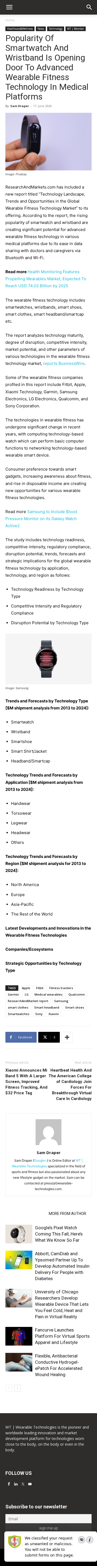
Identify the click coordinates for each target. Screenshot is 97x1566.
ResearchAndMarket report (28, 1001)
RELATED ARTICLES (25, 1213)
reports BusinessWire (64, 363)
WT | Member (75, 29)
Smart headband (46, 1007)
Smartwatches (18, 1014)
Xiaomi (53, 1014)
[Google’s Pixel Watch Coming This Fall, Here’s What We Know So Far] (18, 1234)
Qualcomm (76, 994)
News (40, 29)
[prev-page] (8, 1388)
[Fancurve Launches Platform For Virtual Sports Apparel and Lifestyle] (18, 1336)
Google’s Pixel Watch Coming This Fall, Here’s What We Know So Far (59, 1234)
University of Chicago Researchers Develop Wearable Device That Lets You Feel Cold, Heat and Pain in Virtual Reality (62, 1304)
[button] (89, 7)
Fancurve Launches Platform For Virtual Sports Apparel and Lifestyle (62, 1336)
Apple (26, 988)
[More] (67, 1037)
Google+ (40, 1160)
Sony (39, 1014)
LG (27, 994)
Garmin (13, 994)
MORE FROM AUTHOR (67, 1213)
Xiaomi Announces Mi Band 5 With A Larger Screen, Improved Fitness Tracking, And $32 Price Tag (26, 1081)
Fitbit (39, 988)
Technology (56, 29)
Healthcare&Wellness (20, 29)
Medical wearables (48, 994)
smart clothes (18, 1007)
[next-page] (17, 1388)
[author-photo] (48, 1145)
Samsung (61, 1001)
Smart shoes (74, 1007)
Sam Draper (19, 106)
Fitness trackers (61, 988)
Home (10, 20)
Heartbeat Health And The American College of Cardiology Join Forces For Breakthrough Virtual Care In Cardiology (70, 1084)
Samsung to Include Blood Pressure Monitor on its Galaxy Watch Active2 (41, 518)
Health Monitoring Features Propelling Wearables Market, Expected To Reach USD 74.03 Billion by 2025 (45, 278)
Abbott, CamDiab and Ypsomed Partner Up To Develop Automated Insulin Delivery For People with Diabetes (62, 1266)
